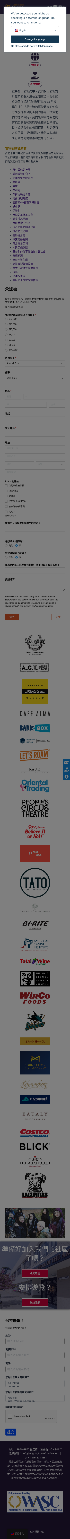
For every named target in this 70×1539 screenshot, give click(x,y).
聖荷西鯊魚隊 (20, 259)
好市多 (16, 206)
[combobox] (35, 363)
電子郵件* (10, 1349)
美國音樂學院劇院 (23, 178)
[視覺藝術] (35, 1398)
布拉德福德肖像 (21, 194)
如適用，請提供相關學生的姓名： (23, 522)
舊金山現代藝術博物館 (25, 267)
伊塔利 (16, 210)
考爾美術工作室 (21, 222)
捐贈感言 (10, 579)
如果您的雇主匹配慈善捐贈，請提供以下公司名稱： (32, 564)
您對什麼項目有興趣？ (17, 1377)
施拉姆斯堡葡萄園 (23, 263)
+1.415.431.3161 (37, 1457)
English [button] (23, 30)
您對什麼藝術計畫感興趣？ (19, 1392)
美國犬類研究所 (21, 173)
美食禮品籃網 (20, 218)
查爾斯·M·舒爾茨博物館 (26, 202)
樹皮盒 (16, 182)
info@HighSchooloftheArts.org (41, 1453)
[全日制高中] (35, 1383)
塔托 (15, 272)
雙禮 (15, 186)
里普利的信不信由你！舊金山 (29, 251)
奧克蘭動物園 (20, 239)
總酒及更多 (19, 276)
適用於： (16, 357)
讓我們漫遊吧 (20, 231)
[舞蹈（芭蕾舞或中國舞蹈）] (35, 1401)
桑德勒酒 (18, 255)
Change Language (35, 39)
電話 (7, 413)
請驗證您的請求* (14, 1407)
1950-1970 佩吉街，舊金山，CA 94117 (39, 1449)
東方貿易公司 (20, 243)
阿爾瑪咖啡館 (20, 198)
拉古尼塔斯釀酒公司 (24, 227)
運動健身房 (19, 235)
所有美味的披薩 (21, 169)
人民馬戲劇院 (20, 247)
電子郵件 (16, 428)
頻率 (13, 372)
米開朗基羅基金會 (23, 214)
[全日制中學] (35, 1386)
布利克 (16, 190)
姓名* (8, 1335)
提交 (10, 1432)
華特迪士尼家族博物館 (25, 280)
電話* (8, 1363)
